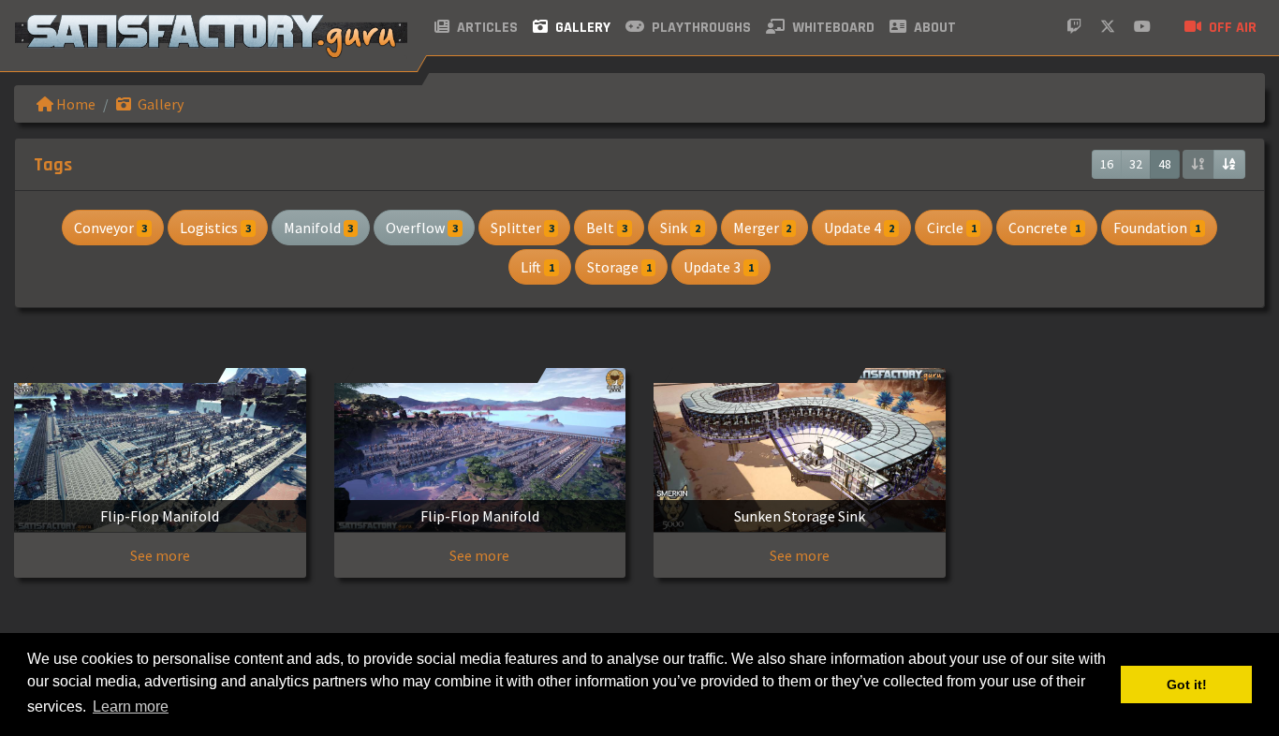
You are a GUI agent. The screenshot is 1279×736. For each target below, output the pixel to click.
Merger (762, 227)
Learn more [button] (131, 706)
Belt (606, 227)
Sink (680, 227)
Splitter (522, 227)
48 (1164, 163)
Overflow (422, 227)
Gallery (580, 27)
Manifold (319, 227)
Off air (1231, 27)
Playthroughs (699, 27)
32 (1135, 163)
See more (160, 555)
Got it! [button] (1187, 684)
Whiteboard (831, 27)
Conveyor (110, 227)
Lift (537, 267)
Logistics (215, 227)
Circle (952, 227)
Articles (485, 27)
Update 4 (859, 227)
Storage (619, 267)
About (933, 27)
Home (74, 103)
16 (1106, 163)
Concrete (1044, 227)
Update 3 (719, 267)
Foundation (1156, 227)
